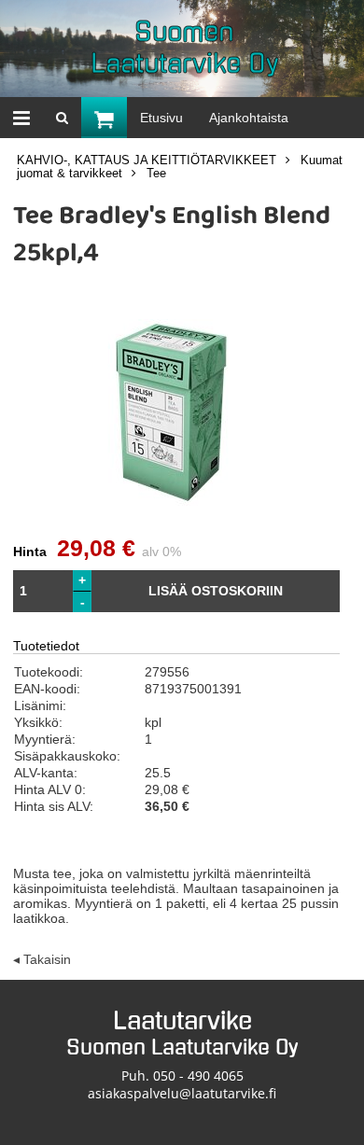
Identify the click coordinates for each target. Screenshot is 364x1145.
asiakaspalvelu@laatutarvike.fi (182, 1093)
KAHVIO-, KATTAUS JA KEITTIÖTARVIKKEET (146, 160)
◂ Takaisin (42, 959)
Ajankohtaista (248, 117)
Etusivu (161, 117)
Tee (156, 173)
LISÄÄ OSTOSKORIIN (215, 590)
